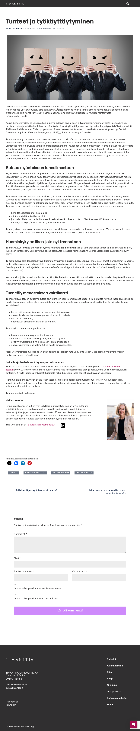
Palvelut (111, 659)
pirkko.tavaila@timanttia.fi (41, 425)
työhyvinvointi (61, 473)
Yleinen (60, 28)
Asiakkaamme (115, 666)
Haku (110, 705)
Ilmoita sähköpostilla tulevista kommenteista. (38, 588)
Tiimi (110, 672)
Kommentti (20, 534)
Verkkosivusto (79, 572)
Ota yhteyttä (114, 692)
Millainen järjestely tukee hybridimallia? (36, 490)
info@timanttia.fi (14, 688)
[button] (127, 3)
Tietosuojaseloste (117, 698)
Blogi (110, 679)
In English (11, 705)
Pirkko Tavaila (16, 28)
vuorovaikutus (84, 473)
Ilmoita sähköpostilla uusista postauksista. (36, 599)
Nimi (17, 558)
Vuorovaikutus (47, 28)
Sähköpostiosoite (24, 572)
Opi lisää (112, 685)
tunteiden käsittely (35, 473)
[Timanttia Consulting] (14, 3)
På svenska (12, 702)
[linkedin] (63, 427)
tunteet (13, 473)
